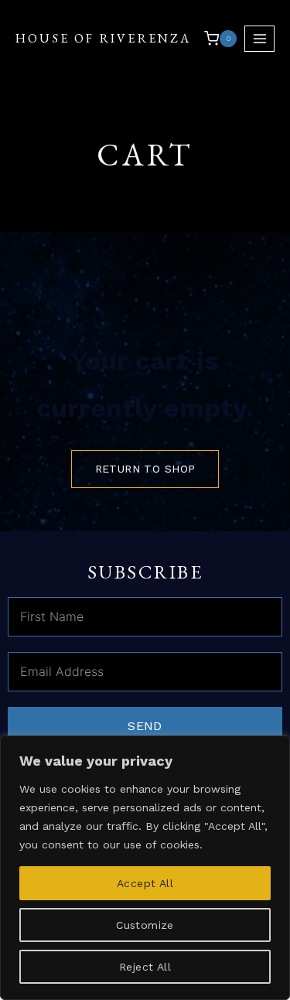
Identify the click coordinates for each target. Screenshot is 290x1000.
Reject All (145, 967)
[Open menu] (259, 38)
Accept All (145, 883)
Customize (145, 925)
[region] (145, 867)
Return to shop (145, 468)
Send (145, 725)
